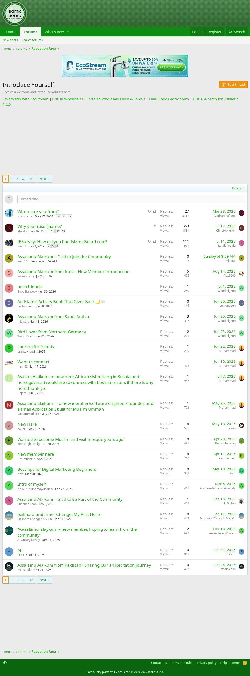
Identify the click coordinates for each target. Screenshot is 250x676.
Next (42, 178)
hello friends (29, 286)
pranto (21, 351)
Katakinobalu (227, 246)
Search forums (32, 40)
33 (63, 231)
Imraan (231, 428)
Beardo (22, 246)
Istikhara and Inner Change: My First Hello (58, 514)
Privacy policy (207, 662)
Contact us (159, 662)
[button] (67, 31)
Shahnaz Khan (27, 504)
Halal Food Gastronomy (169, 99)
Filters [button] (236, 188)
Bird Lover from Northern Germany (51, 331)
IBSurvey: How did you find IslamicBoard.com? (62, 241)
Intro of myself (31, 484)
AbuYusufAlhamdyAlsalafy (35, 489)
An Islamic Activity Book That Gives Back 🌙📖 (61, 301)
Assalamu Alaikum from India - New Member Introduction (73, 271)
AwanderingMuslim (222, 533)
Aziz (20, 474)
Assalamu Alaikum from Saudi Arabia (53, 316)
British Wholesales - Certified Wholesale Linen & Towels (98, 99)
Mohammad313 (28, 414)
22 (69, 216)
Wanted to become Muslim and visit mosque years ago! (71, 439)
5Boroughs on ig (28, 444)
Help (223, 662)
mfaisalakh (24, 570)
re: (20, 550)
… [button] (23, 178)
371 (31, 178)
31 (52, 231)
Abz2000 (230, 276)
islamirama (25, 216)
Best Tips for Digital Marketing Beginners (56, 469)
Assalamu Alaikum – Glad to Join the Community (64, 256)
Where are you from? (38, 211)
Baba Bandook (27, 291)
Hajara (22, 393)
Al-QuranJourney (28, 540)
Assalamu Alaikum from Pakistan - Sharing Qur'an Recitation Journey (84, 565)
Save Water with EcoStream (25, 99)
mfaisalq (23, 321)
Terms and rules (181, 662)
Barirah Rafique (225, 216)
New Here (27, 424)
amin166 (23, 261)
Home (11, 31)
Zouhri (21, 429)
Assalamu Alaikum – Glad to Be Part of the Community (70, 499)
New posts (10, 40)
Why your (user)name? (39, 226)
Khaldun (22, 231)
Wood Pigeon (227, 291)
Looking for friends (35, 346)
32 (57, 231)
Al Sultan (230, 503)
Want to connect (33, 361)
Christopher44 (226, 230)
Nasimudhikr (26, 459)
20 (58, 216)
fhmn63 (22, 366)
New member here (35, 454)
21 (63, 216)
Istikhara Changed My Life (35, 519)
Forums (30, 31)
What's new (54, 31)
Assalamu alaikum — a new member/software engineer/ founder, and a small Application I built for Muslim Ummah (85, 406)
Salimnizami (25, 276)
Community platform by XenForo (125, 672)
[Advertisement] (125, 141)
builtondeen (25, 306)
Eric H (21, 555)
